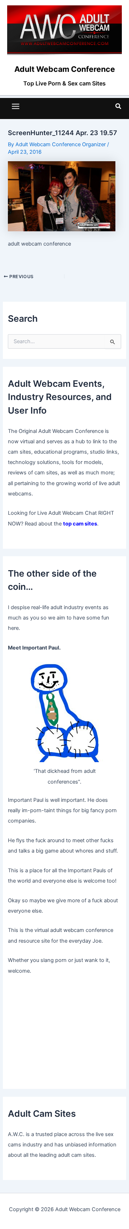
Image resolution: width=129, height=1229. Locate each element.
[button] (118, 106)
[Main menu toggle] (15, 106)
